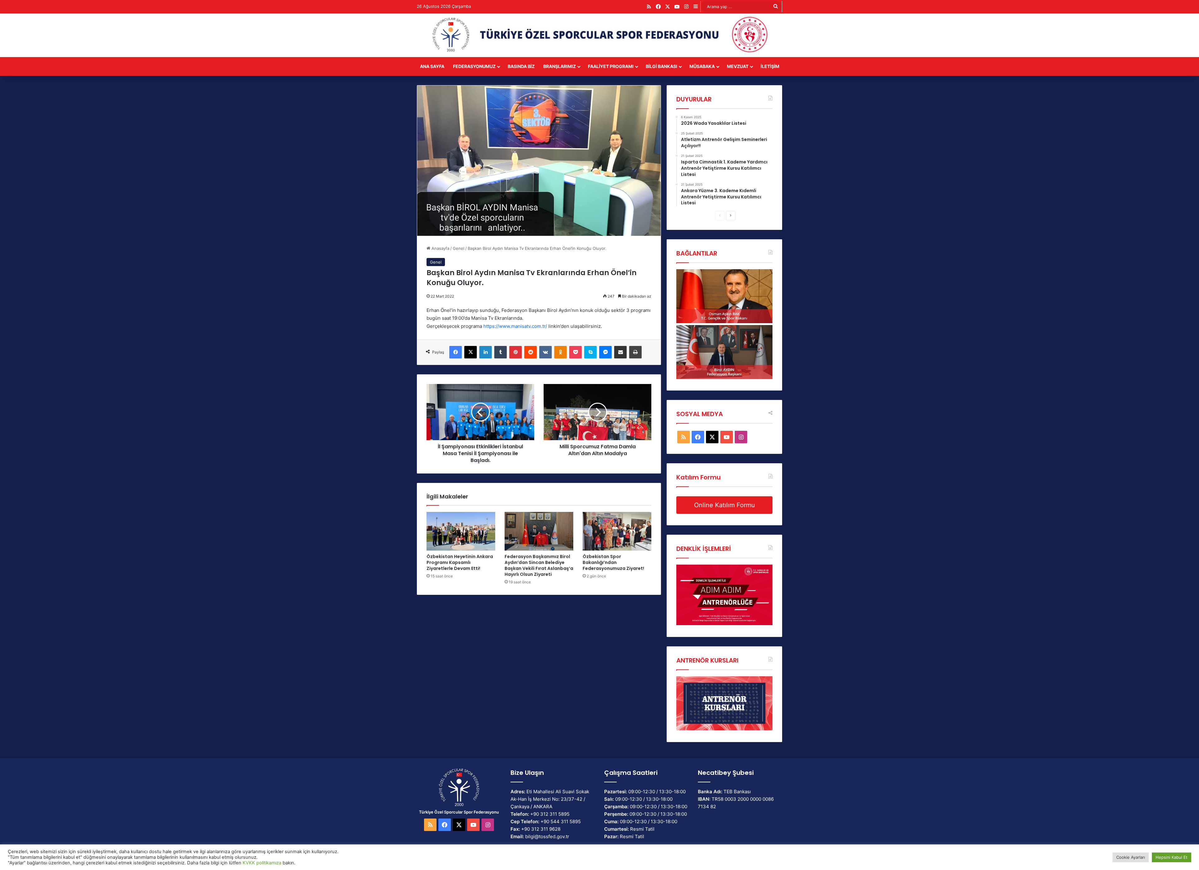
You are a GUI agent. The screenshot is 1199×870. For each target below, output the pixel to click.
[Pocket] (575, 352)
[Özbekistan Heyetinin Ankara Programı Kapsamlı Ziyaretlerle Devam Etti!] (461, 531)
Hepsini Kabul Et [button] (1171, 857)
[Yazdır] (635, 352)
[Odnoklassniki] (560, 352)
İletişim (770, 66)
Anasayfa (439, 248)
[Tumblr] (500, 352)
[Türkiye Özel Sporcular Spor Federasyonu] (599, 35)
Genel (458, 248)
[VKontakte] (545, 352)
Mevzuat (737, 66)
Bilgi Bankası (661, 66)
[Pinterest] (515, 352)
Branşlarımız (559, 66)
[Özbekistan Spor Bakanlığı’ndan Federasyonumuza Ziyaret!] (617, 531)
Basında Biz (521, 66)
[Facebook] (455, 352)
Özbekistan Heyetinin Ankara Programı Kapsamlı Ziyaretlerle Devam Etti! (460, 562)
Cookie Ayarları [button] (1130, 857)
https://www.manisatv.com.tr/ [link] (515, 326)
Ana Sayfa (432, 66)
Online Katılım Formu (724, 505)
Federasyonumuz (474, 66)
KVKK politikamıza (262, 863)
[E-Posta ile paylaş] (620, 352)
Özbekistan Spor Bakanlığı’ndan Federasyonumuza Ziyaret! (613, 562)
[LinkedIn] (485, 352)
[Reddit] (530, 352)
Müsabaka (702, 66)
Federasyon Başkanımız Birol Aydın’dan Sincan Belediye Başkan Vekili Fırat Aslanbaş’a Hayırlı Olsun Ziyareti (539, 565)
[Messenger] (605, 352)
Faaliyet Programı (611, 66)
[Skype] (590, 352)
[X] (470, 352)
